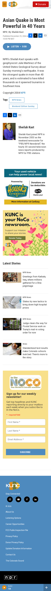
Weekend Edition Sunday (23, 106)
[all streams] (47, 587)
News (25, 344)
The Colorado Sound (15, 561)
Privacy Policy (12, 536)
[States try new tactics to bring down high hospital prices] (12, 302)
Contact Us (10, 555)
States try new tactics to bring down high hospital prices (35, 304)
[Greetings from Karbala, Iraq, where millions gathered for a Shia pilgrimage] (12, 277)
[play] (4, 587)
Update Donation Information (19, 549)
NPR (23, 92)
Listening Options (13, 518)
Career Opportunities (15, 524)
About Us (10, 512)
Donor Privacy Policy (15, 542)
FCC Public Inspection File (17, 530)
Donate (42, 4)
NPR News (16, 100)
